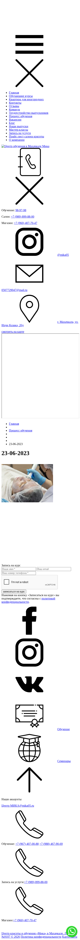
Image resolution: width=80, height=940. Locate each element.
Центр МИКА (17, 805)
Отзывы (14, 106)
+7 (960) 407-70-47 (25, 223)
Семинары (64, 761)
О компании (17, 139)
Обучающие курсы (21, 96)
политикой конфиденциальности (28, 600)
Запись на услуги (20, 133)
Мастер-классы (18, 129)
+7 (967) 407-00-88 (27, 843)
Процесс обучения (20, 116)
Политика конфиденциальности (41, 936)
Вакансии (15, 119)
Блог (12, 123)
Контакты (15, 102)
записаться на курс (14, 591)
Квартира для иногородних (26, 99)
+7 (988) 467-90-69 (51, 843)
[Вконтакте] (29, 697)
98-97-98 (20, 210)
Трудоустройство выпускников (28, 112)
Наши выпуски (18, 126)
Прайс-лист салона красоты (26, 136)
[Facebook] (29, 633)
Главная (14, 92)
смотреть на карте (12, 331)
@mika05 (63, 254)
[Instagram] (29, 665)
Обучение (63, 729)
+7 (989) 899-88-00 (22, 216)
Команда (14, 109)
